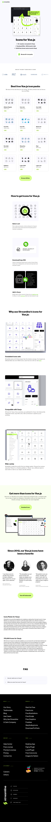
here (40, 360)
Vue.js (33, 44)
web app (23, 296)
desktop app (35, 294)
